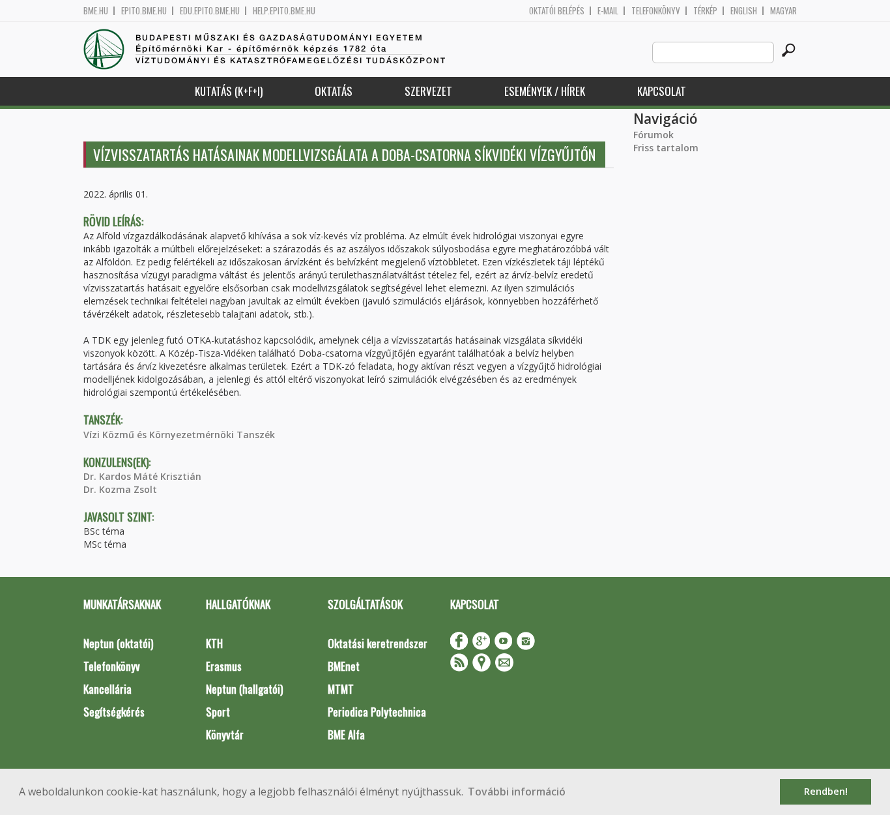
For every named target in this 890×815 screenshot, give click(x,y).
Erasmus (224, 666)
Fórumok (653, 134)
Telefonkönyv (655, 11)
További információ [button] (517, 791)
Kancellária (107, 689)
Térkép (705, 11)
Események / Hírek (544, 91)
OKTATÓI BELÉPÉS (556, 11)
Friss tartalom (665, 147)
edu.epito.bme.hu (210, 11)
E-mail (607, 11)
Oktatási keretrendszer (377, 643)
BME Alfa (346, 734)
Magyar (783, 11)
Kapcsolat (661, 91)
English (743, 11)
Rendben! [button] (826, 791)
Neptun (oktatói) (118, 643)
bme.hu (95, 11)
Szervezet (428, 91)
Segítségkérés (114, 712)
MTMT (341, 689)
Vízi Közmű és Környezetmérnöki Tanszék (179, 434)
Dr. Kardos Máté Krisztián (142, 476)
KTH (214, 643)
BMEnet (344, 666)
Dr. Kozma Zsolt (120, 489)
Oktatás (333, 91)
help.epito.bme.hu (284, 11)
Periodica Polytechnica (377, 712)
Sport (218, 712)
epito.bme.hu (144, 11)
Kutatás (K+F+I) (229, 91)
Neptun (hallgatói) (244, 689)
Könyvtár (225, 734)
